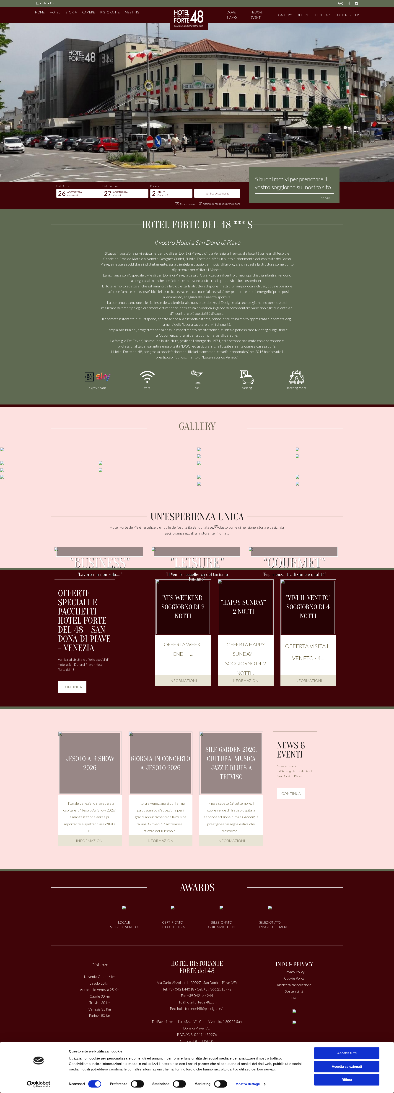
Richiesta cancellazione (294, 985)
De (52, 3)
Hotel (55, 12)
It (37, 3)
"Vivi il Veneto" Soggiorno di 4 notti (308, 607)
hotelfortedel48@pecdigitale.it (200, 1008)
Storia (71, 12)
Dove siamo (232, 14)
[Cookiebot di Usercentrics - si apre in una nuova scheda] (39, 1084)
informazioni (183, 680)
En (44, 3)
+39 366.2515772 (217, 989)
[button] (79, 193)
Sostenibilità (294, 991)
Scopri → (327, 198)
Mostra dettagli (248, 1084)
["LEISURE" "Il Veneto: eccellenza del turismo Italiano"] (197, 548)
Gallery (285, 15)
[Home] (189, 18)
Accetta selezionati (347, 1066)
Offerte (303, 15)
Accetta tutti (347, 1053)
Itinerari (323, 15)
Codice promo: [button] (187, 203)
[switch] (137, 1084)
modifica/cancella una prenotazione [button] (221, 203)
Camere (88, 12)
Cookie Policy (294, 978)
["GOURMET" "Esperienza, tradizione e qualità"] (294, 548)
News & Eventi (256, 14)
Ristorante (110, 12)
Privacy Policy (294, 972)
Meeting (132, 12)
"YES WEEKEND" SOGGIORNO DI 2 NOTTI (183, 607)
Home (40, 12)
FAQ (341, 3)
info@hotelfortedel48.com (197, 1002)
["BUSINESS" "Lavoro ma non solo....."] (99, 548)
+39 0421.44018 (181, 989)
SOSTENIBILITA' (347, 15)
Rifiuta (347, 1080)
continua (72, 687)
